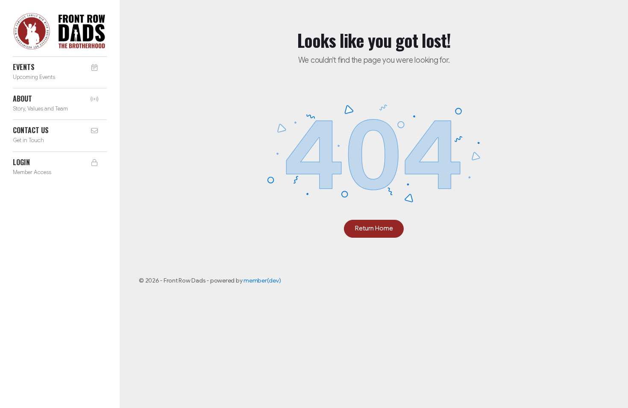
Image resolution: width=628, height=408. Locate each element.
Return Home (374, 228)
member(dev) (262, 280)
